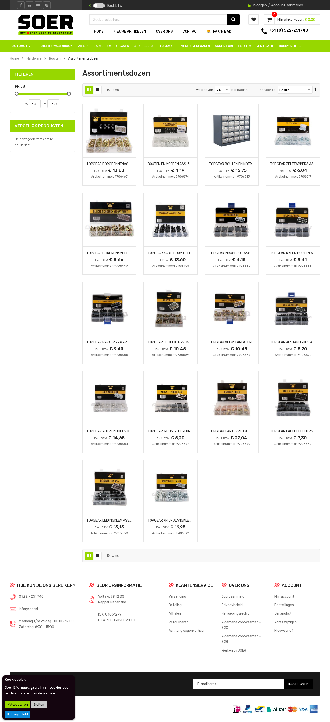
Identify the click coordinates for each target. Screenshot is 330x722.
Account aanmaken (287, 5)
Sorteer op (268, 89)
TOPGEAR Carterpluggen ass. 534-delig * (245, 431)
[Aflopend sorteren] (315, 89)
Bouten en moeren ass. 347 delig (175, 164)
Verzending (177, 596)
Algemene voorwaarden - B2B (241, 639)
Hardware (34, 58)
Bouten (55, 58)
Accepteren (19, 704)
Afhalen (175, 613)
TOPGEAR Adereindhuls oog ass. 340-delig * (124, 431)
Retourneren (178, 622)
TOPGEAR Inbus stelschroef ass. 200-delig (185, 431)
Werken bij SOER (234, 650)
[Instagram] (47, 5)
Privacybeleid (17, 714)
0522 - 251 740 (31, 596)
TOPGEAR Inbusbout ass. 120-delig (238, 253)
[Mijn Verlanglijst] (253, 19)
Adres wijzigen (285, 622)
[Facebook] (21, 5)
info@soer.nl (28, 609)
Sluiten (39, 704)
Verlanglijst (283, 613)
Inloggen (259, 5)
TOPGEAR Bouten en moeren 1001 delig (241, 164)
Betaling (175, 605)
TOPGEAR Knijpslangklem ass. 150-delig (182, 520)
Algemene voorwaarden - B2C (241, 625)
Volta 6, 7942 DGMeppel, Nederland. (112, 599)
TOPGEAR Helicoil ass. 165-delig (175, 342)
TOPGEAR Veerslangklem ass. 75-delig (242, 342)
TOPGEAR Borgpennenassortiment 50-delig (124, 164)
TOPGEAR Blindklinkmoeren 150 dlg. (116, 253)
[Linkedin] (29, 5)
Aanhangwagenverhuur (187, 630)
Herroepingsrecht (235, 613)
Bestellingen (284, 605)
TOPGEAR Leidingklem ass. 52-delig (116, 520)
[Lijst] (98, 90)
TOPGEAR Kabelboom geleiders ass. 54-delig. (186, 253)
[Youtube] (38, 5)
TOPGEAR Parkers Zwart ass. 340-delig (120, 342)
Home (14, 58)
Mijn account (284, 596)
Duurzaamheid (233, 596)
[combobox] (158, 19)
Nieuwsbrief (283, 630)
